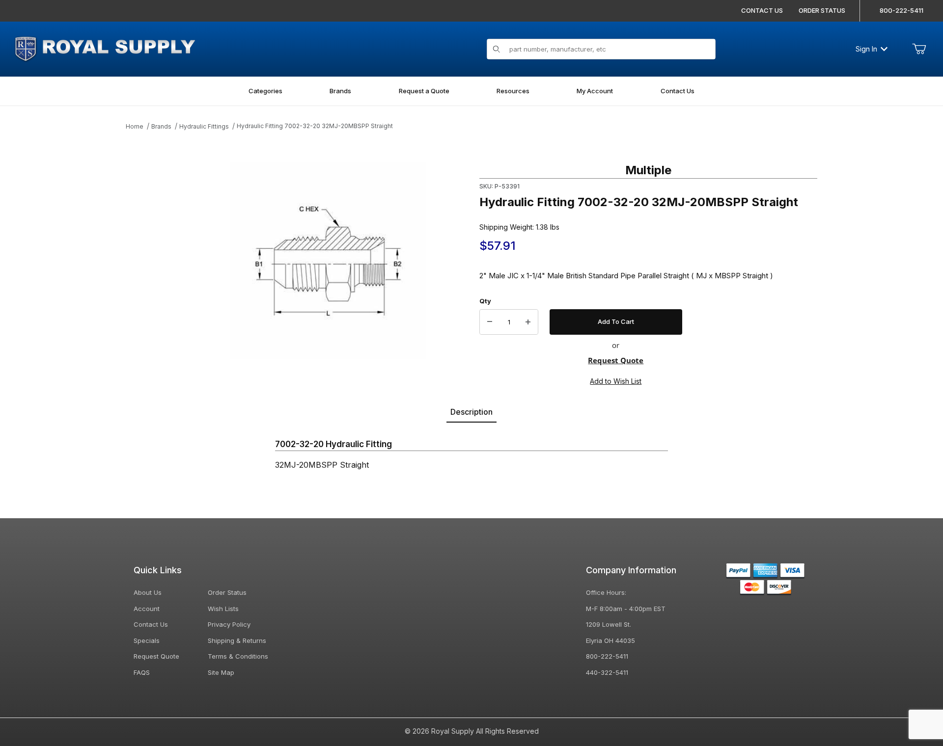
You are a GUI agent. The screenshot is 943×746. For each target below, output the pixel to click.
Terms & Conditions (238, 656)
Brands (161, 126)
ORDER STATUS (822, 10)
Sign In (866, 49)
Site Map (221, 672)
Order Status (227, 592)
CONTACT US (762, 10)
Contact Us (151, 624)
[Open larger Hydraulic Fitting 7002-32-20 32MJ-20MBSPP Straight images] (328, 260)
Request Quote (615, 360)
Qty (485, 301)
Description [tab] (471, 412)
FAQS (142, 672)
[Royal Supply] (104, 48)
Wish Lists (223, 609)
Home (134, 126)
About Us (148, 592)
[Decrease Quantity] (489, 322)
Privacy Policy (229, 624)
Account (147, 609)
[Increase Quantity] (528, 322)
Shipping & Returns (237, 640)
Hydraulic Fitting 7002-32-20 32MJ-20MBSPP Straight (315, 126)
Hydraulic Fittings (204, 126)
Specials (147, 640)
